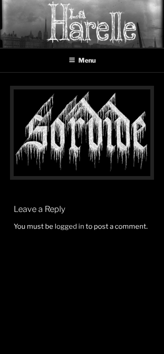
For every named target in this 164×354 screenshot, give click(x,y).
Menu (87, 60)
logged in (69, 226)
